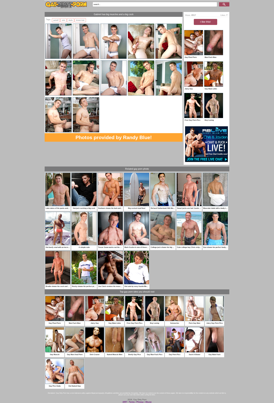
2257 (125, 402)
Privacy (140, 402)
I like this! (205, 21)
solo (63, 20)
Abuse (148, 402)
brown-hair (80, 20)
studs (70, 20)
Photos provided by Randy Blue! (113, 137)
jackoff (55, 20)
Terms (132, 402)
